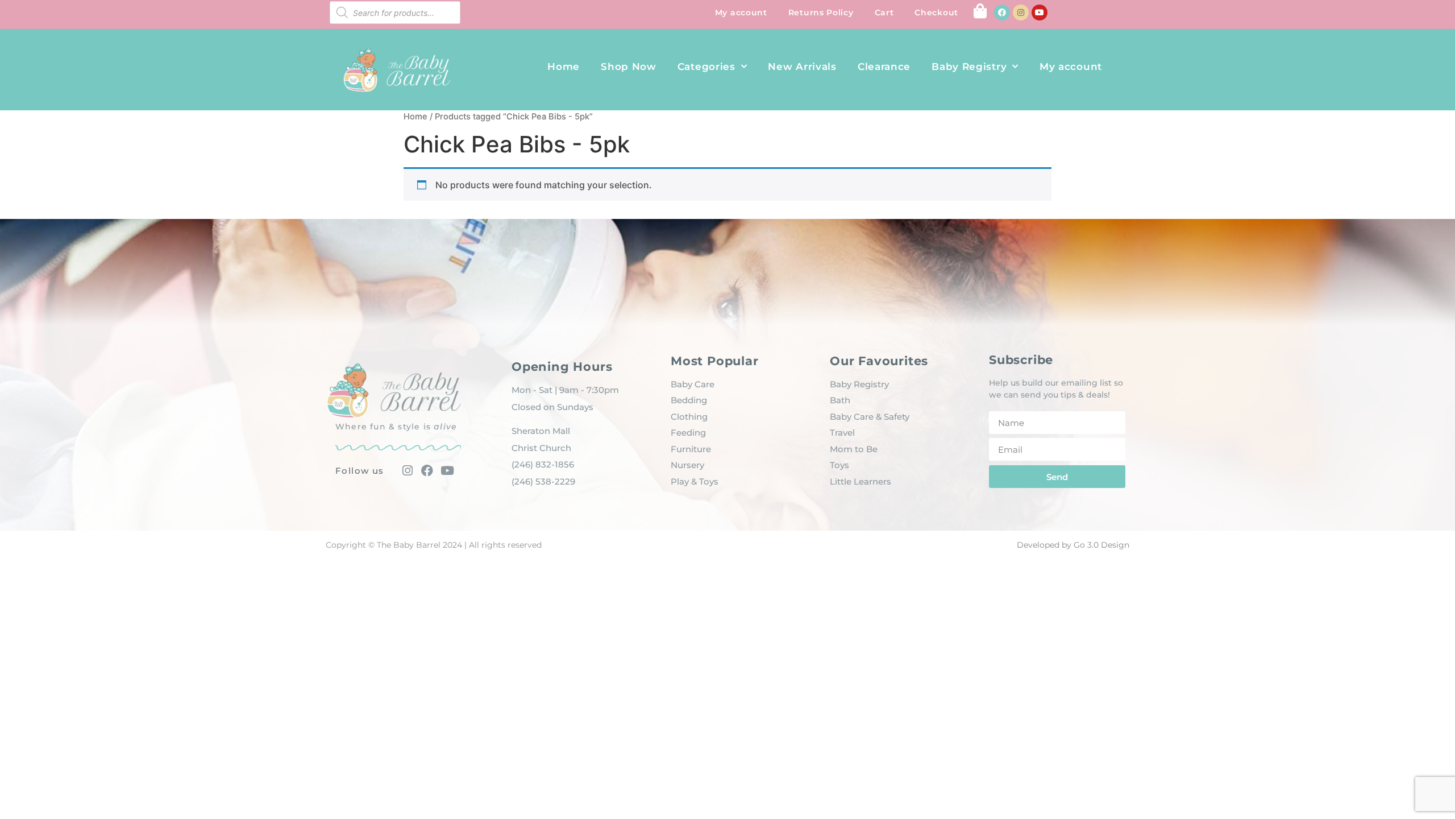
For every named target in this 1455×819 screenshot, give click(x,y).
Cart (884, 12)
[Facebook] (1002, 12)
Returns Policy (821, 12)
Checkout (936, 12)
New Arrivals (802, 66)
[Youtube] (1039, 12)
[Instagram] (1021, 12)
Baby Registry (969, 66)
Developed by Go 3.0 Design (1073, 545)
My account (741, 12)
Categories (706, 66)
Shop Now (628, 66)
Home (563, 66)
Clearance (884, 66)
